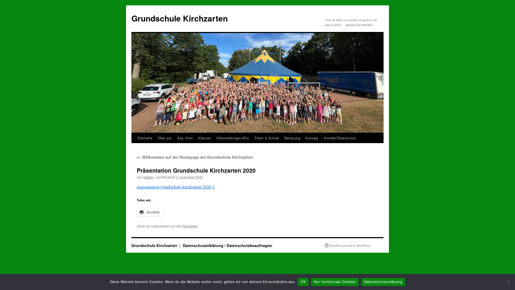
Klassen (204, 137)
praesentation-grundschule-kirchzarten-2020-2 (176, 187)
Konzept (312, 137)
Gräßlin (148, 177)
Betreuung (292, 137)
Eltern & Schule (267, 137)
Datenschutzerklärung (383, 282)
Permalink (190, 226)
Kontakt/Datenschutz (340, 137)
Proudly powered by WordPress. (350, 245)
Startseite (144, 137)
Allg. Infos (185, 137)
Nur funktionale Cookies (335, 282)
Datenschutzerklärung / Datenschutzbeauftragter (227, 245)
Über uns (165, 137)
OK (303, 282)
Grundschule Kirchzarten (179, 18)
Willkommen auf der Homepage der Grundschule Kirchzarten (195, 157)
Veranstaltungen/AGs (232, 137)
